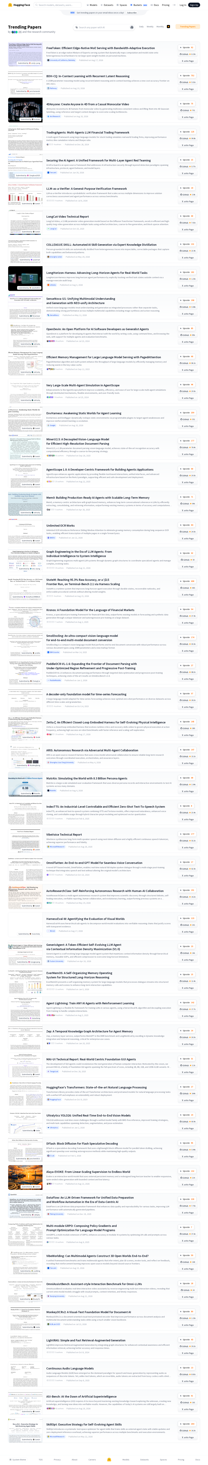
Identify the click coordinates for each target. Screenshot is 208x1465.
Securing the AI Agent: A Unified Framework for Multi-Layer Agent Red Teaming (98, 160)
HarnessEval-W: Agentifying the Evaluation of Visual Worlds (85, 919)
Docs (156, 4)
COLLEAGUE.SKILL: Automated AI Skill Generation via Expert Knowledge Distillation (101, 244)
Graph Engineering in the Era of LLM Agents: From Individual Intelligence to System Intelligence (79, 554)
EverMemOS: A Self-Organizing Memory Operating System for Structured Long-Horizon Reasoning (79, 975)
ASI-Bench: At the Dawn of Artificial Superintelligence (81, 1396)
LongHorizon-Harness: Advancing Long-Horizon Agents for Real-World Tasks (96, 273)
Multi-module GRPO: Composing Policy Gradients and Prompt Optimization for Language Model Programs (81, 1228)
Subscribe (132, 12)
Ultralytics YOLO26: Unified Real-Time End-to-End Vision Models (88, 1115)
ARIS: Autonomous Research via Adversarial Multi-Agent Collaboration (92, 750)
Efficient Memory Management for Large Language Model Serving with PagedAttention (103, 357)
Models (93, 4)
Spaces (123, 4)
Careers (92, 1459)
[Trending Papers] (168, 26)
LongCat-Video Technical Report (67, 216)
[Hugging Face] (109, 1459)
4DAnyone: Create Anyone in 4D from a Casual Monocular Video (87, 104)
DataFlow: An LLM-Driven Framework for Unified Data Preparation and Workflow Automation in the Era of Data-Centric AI (90, 1200)
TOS (41, 1459)
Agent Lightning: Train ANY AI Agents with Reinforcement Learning (90, 1003)
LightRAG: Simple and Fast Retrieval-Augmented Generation (85, 1340)
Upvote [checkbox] (188, 47)
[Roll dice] (132, 27)
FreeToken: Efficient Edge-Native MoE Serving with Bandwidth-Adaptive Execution (100, 48)
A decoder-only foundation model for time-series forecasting (86, 694)
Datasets (108, 4)
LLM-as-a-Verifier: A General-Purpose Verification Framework (86, 188)
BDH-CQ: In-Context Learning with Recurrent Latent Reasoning (87, 76)
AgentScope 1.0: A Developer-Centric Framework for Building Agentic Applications (99, 469)
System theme (19, 1459)
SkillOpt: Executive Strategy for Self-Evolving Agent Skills (84, 1424)
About (74, 1459)
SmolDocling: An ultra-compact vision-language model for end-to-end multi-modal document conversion (82, 638)
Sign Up (194, 4)
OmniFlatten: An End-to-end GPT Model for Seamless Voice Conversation (94, 863)
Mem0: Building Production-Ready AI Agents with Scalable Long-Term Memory (97, 497)
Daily (141, 26)
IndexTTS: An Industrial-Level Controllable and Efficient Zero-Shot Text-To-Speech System (105, 806)
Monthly (160, 26)
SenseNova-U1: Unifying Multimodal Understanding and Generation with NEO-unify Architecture (80, 301)
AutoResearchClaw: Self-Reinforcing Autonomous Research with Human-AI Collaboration (105, 891)
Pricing (166, 4)
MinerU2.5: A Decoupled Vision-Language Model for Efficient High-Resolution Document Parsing (77, 441)
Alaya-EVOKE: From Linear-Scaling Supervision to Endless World (88, 1172)
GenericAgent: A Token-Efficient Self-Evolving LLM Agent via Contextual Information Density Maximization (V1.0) (83, 947)
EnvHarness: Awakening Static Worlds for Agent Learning (83, 413)
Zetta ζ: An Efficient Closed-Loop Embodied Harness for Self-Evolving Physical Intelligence (106, 722)
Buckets (140, 4)
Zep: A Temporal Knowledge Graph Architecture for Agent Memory (89, 1031)
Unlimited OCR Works (60, 525)
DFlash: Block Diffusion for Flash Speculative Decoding (82, 1143)
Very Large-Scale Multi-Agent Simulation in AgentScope (82, 385)
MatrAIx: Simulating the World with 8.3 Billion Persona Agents (86, 778)
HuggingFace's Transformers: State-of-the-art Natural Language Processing (96, 1087)
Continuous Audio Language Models (70, 1368)
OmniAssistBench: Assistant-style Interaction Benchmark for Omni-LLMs (94, 1284)
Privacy (57, 1459)
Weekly (150, 26)
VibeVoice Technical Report (64, 834)
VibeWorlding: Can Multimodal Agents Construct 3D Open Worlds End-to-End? (97, 1256)
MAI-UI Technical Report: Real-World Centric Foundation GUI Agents (91, 1059)
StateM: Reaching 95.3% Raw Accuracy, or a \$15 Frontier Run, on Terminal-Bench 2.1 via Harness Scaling (83, 582)
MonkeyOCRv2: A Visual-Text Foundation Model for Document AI (88, 1312)
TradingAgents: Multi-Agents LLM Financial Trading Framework (87, 132)
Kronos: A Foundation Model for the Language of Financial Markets (90, 610)
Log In (183, 4)
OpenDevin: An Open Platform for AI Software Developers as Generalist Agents (97, 329)
